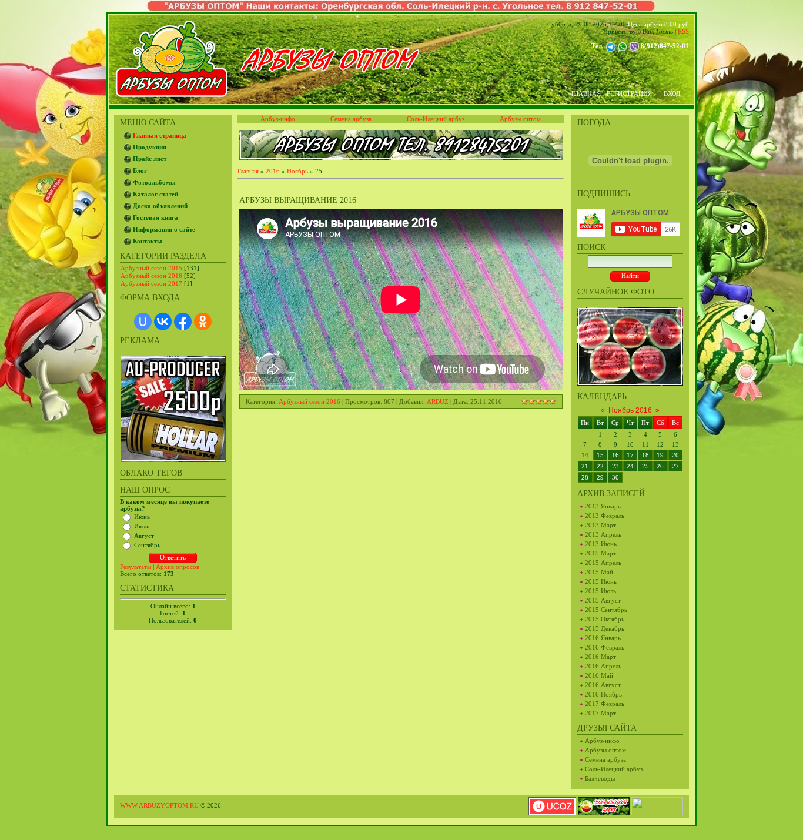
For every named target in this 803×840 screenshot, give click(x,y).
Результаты (135, 566)
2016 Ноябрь (603, 694)
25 (645, 466)
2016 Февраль (604, 647)
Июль (141, 526)
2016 (273, 171)
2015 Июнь (601, 581)
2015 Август (603, 600)
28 (584, 477)
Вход (672, 93)
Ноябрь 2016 (630, 410)
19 (660, 455)
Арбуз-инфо (602, 740)
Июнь (142, 516)
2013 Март (600, 524)
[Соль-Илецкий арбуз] (604, 805)
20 (675, 455)
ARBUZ (438, 401)
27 (675, 466)
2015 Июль (600, 590)
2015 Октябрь (604, 619)
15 (600, 455)
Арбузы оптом (605, 750)
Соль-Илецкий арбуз (614, 768)
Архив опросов (177, 566)
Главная (586, 93)
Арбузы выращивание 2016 (297, 200)
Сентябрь (147, 544)
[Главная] (330, 70)
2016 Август (603, 684)
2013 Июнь (601, 543)
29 (600, 477)
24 (630, 466)
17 (630, 455)
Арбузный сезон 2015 (151, 268)
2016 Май (599, 675)
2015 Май (599, 571)
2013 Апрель (603, 534)
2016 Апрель (603, 666)
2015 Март (600, 553)
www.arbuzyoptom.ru (159, 805)
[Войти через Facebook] (183, 321)
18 (645, 455)
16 (615, 455)
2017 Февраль (604, 703)
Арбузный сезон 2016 (151, 275)
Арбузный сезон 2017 (151, 283)
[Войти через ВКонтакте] (163, 321)
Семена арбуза (605, 759)
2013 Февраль (604, 515)
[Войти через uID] (143, 321)
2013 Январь (603, 506)
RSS (683, 31)
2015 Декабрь (604, 628)
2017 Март (600, 713)
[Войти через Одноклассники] (203, 321)
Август (144, 535)
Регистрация (629, 93)
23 (615, 466)
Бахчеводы (600, 778)
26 (660, 466)
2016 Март (600, 656)
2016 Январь (603, 637)
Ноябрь (297, 171)
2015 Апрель (603, 562)
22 (600, 466)
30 (615, 477)
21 (584, 466)
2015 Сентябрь (606, 609)
